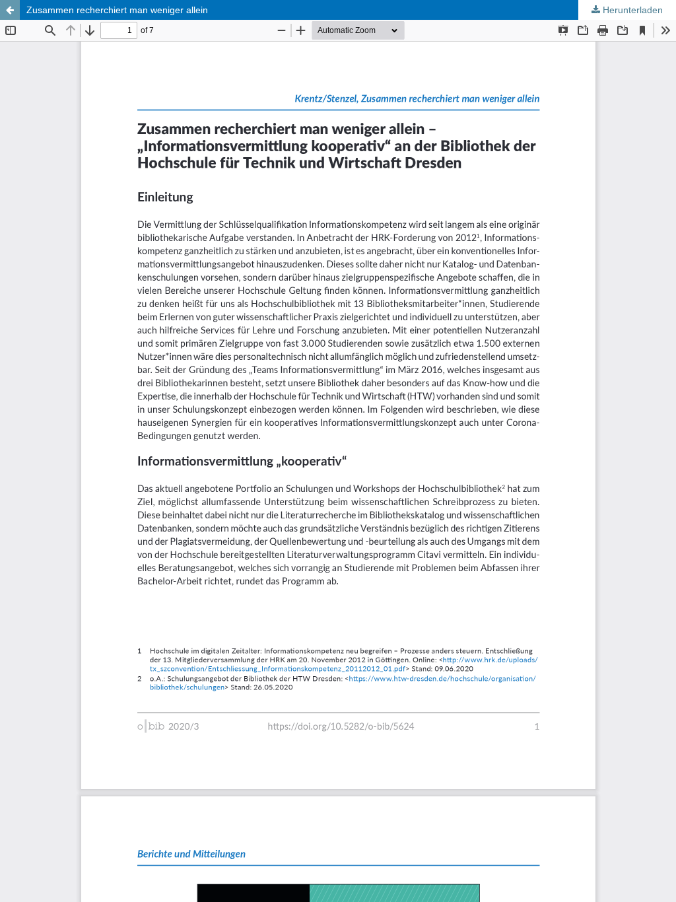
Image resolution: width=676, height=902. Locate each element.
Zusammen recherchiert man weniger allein (117, 10)
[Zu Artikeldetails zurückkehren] (10, 10)
